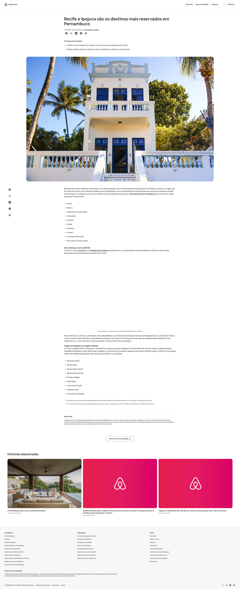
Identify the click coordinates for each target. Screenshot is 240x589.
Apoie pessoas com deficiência (13, 561)
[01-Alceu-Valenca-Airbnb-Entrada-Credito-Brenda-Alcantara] (120, 119)
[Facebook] (234, 585)
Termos (63, 585)
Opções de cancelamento (12, 549)
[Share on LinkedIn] (76, 33)
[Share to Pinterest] (81, 33)
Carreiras (152, 542)
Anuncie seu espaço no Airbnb (86, 536)
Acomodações (88, 30)
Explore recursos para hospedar (86, 552)
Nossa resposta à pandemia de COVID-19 (16, 558)
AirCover (7, 539)
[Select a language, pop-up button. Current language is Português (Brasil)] (223, 4)
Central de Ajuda (9, 536)
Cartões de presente (156, 549)
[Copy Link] (86, 33)
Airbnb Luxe (153, 561)
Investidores (153, 545)
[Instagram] (226, 585)
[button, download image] (209, 61)
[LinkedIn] (230, 585)
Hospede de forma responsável (86, 558)
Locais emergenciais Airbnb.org (159, 552)
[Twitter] (222, 585)
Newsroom (13, 4)
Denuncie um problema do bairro (14, 565)
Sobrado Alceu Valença (99, 250)
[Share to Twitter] (71, 33)
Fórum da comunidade (84, 545)
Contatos (215, 4)
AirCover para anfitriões (84, 539)
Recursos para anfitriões (84, 542)
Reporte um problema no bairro (13, 552)
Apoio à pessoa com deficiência (14, 545)
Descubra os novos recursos (158, 555)
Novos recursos (154, 539)
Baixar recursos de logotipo (119, 439)
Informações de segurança (12, 555)
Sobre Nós (189, 4)
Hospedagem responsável (85, 549)
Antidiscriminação (10, 542)
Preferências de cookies (43, 585)
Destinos (96, 30)
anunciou (82, 250)
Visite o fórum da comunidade (86, 555)
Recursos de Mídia (202, 4)
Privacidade (55, 585)
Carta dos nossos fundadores (159, 558)
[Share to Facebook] (66, 33)
